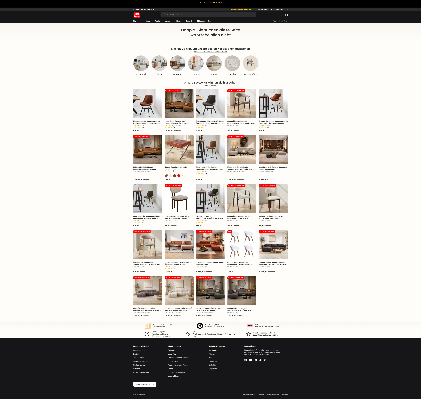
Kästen (178, 21)
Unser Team (172, 354)
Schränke (177, 74)
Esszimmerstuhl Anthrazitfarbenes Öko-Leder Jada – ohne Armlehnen (210, 122)
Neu (274, 21)
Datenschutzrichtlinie (249, 394)
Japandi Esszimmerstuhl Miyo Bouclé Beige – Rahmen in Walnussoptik (271, 218)
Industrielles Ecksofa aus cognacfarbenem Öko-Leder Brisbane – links (144, 169)
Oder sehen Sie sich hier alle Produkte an (210, 51)
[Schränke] (177, 63)
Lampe (211, 358)
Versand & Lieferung (141, 361)
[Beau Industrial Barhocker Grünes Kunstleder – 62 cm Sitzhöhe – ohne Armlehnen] (147, 198)
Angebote (213, 369)
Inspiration (283, 21)
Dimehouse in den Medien (178, 358)
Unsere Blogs (173, 376)
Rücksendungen (139, 365)
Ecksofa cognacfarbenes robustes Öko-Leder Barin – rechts (178, 263)
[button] (286, 14)
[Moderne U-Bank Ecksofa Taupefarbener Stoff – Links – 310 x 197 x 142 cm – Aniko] (241, 149)
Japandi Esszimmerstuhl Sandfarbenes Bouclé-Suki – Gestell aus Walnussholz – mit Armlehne (241, 123)
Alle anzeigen (210, 85)
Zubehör (189, 21)
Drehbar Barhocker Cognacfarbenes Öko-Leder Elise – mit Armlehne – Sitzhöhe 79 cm (273, 123)
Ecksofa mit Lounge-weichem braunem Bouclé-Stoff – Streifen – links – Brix (147, 310)
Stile (209, 21)
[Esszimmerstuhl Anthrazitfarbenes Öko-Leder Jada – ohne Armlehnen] (210, 103)
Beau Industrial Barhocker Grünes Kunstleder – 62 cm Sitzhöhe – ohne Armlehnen (147, 218)
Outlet (170, 369)
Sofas (148, 21)
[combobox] (208, 14)
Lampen (168, 21)
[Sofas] (214, 63)
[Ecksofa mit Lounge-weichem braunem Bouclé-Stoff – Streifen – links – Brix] (147, 290)
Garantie (136, 369)
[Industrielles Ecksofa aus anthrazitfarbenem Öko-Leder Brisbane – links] (241, 290)
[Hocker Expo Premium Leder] (179, 149)
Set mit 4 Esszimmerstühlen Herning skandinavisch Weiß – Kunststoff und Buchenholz (239, 264)
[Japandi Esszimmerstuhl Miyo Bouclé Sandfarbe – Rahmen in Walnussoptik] (179, 198)
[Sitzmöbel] (141, 63)
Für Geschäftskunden (176, 372)
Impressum (284, 394)
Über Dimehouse (261, 9)
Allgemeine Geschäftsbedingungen (268, 394)
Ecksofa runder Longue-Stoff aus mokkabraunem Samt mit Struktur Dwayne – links (272, 264)
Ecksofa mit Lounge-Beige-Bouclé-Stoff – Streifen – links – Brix (179, 309)
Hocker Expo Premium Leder (176, 167)
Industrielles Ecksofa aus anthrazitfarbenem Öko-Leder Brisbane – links (239, 310)
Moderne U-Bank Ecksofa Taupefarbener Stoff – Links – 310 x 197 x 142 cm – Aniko (241, 169)
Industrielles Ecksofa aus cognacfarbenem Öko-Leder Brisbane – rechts (176, 123)
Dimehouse (141, 394)
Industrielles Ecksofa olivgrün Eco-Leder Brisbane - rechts (210, 309)
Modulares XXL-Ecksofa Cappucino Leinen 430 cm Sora (273, 168)
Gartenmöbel (250, 74)
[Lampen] (196, 63)
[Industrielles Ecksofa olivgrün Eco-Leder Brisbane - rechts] (210, 290)
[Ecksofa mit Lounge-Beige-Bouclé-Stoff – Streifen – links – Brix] (179, 290)
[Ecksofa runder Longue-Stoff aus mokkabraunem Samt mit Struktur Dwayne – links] (273, 244)
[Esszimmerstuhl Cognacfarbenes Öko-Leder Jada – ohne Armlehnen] (147, 103)
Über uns (171, 350)
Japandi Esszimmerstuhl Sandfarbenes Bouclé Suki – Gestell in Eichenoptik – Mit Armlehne (147, 264)
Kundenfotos (173, 361)
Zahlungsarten (138, 358)
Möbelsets (201, 21)
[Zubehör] (232, 63)
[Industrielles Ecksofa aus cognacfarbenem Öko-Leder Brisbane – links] (147, 149)
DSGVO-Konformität (141, 372)
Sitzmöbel (137, 21)
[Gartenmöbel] (250, 63)
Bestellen (137, 354)
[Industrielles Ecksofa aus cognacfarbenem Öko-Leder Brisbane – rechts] (179, 103)
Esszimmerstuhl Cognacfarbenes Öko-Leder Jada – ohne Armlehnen (147, 122)
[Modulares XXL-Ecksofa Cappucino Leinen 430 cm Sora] (273, 149)
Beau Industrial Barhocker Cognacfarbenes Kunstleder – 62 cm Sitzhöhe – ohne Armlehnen (209, 169)
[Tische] (159, 63)
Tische (157, 21)
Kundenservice (139, 350)
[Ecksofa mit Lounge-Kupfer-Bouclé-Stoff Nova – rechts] (210, 244)
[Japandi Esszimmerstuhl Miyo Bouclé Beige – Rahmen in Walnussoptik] (273, 198)
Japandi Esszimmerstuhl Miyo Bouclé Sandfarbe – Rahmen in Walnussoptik (177, 218)
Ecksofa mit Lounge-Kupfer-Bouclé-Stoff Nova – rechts (210, 263)
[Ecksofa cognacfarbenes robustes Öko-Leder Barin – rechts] (179, 244)
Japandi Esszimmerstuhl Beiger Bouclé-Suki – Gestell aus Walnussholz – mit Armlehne (240, 218)
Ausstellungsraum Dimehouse (241, 9)
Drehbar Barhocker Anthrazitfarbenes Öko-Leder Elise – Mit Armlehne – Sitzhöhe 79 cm (210, 218)
